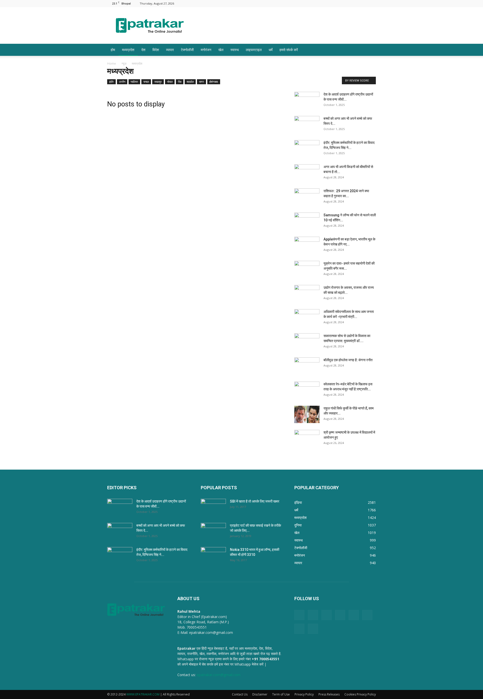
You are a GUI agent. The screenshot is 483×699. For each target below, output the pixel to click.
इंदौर (111, 82)
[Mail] (330, 3)
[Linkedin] (322, 3)
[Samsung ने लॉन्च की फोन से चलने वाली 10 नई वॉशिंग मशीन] (306, 221)
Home (111, 63)
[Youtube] (372, 3)
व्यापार (170, 49)
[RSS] (347, 3)
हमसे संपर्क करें (288, 49)
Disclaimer (259, 694)
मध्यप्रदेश (128, 49)
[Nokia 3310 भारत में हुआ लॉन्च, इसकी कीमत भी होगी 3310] (213, 556)
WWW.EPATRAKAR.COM (142, 694)
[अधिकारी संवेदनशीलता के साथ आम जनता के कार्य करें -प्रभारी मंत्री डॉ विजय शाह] (306, 318)
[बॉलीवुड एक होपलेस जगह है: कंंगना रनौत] (306, 366)
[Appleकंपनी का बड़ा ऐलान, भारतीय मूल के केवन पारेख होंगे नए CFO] (306, 245)
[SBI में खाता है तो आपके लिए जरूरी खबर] (213, 507)
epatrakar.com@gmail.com (218, 674)
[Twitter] (364, 3)
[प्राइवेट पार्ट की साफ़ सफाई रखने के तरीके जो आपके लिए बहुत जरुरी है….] (213, 532)
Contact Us (240, 694)
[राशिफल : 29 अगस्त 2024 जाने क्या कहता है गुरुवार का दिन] (306, 197)
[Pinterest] (339, 3)
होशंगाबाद (213, 82)
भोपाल (170, 82)
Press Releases (329, 694)
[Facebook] (314, 3)
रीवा (179, 82)
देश (143, 49)
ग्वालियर (134, 82)
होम (113, 49)
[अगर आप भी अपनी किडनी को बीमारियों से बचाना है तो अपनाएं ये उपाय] (306, 173)
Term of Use (281, 694)
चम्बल (146, 82)
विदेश (155, 49)
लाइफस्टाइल (254, 49)
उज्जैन (122, 82)
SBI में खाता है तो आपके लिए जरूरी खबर (254, 501)
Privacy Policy (304, 694)
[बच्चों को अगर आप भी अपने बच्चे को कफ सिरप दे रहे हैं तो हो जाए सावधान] (306, 125)
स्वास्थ (234, 49)
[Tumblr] (355, 3)
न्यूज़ (124, 63)
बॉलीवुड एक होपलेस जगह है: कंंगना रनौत (348, 360)
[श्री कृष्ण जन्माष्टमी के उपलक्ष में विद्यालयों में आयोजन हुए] (306, 438)
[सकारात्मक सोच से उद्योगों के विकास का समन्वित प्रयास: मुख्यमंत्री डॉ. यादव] (306, 342)
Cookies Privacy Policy (360, 694)
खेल (220, 49)
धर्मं (270, 49)
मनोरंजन (206, 49)
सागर (201, 82)
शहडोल (190, 82)
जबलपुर (158, 82)
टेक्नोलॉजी (187, 49)
